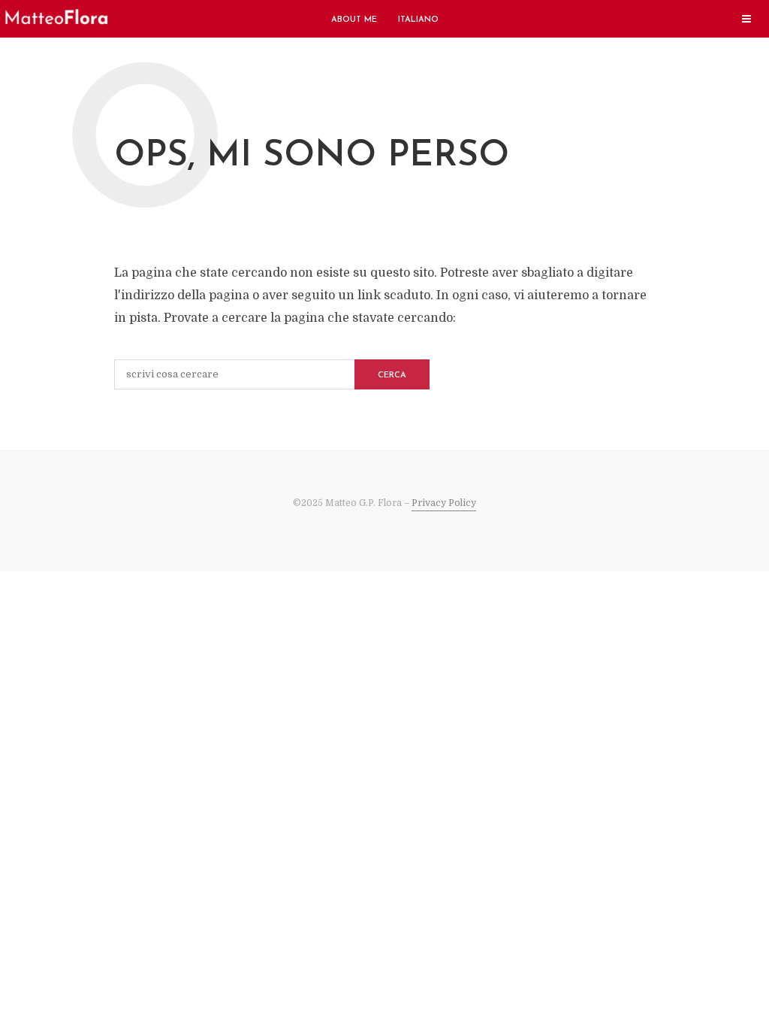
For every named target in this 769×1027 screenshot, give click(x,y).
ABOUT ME (354, 20)
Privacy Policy (444, 503)
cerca (392, 375)
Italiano (418, 20)
